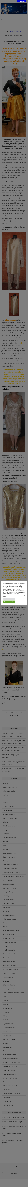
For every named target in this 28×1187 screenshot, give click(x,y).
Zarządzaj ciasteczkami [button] (9, 599)
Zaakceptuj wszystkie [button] (9, 601)
